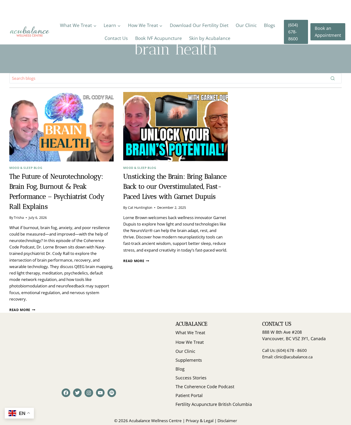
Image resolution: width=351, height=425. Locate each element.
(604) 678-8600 (293, 32)
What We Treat (190, 332)
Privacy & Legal (199, 420)
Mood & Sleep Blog (25, 168)
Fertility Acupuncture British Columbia (214, 404)
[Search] (332, 78)
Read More (22, 309)
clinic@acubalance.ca (293, 357)
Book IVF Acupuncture (158, 38)
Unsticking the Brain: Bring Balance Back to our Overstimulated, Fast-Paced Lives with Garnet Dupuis (175, 186)
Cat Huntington (140, 207)
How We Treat (190, 342)
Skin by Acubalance (209, 38)
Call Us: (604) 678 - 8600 (284, 350)
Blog (180, 369)
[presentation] (61, 127)
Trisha (19, 217)
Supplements (189, 360)
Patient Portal (189, 395)
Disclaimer (227, 420)
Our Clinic (246, 25)
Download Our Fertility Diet (199, 25)
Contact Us (116, 38)
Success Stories (191, 378)
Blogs (269, 25)
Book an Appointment (328, 31)
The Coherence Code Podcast (205, 386)
